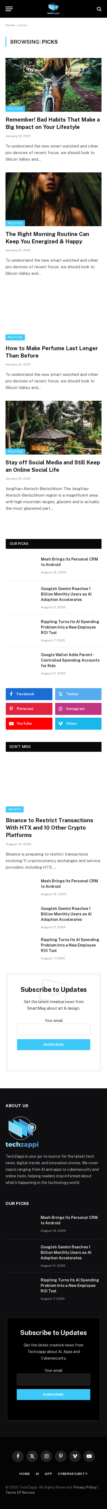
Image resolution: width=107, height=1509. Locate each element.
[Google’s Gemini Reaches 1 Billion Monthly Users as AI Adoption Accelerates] (21, 595)
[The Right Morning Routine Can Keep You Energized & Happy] (53, 199)
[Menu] (9, 9)
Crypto (14, 809)
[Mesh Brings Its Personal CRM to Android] (21, 566)
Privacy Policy (85, 1487)
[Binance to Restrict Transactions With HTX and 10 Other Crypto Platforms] (54, 785)
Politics (15, 108)
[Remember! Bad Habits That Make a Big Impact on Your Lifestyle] (53, 85)
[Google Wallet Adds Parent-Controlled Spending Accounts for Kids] (21, 662)
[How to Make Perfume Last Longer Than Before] (53, 313)
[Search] (99, 9)
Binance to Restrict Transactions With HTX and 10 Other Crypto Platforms (49, 827)
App (48, 1474)
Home (10, 25)
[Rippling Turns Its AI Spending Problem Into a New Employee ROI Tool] (21, 628)
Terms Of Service (20, 1492)
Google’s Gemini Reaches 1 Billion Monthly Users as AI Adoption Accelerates (66, 594)
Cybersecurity (73, 1474)
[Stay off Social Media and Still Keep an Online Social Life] (53, 428)
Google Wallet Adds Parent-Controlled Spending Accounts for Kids (70, 660)
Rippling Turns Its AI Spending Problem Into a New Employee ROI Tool (70, 627)
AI (38, 1474)
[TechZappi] (53, 9)
